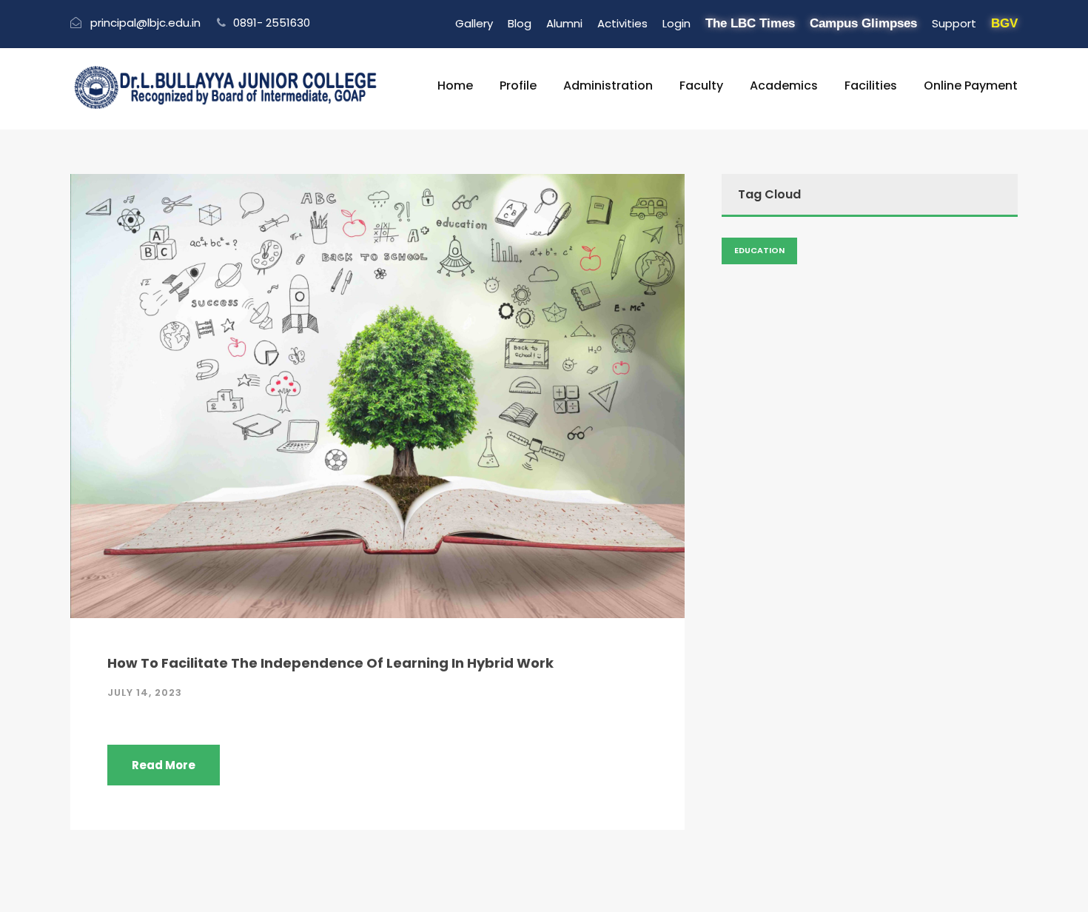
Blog (519, 23)
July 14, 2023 (144, 692)
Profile (518, 85)
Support (954, 23)
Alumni (564, 23)
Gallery (474, 23)
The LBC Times (750, 23)
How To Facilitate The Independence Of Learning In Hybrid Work (330, 663)
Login (676, 23)
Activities (622, 23)
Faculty (701, 85)
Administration (608, 85)
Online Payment (971, 85)
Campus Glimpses (863, 23)
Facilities (870, 85)
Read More (163, 765)
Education (759, 250)
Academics (784, 85)
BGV (1004, 23)
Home (455, 85)
